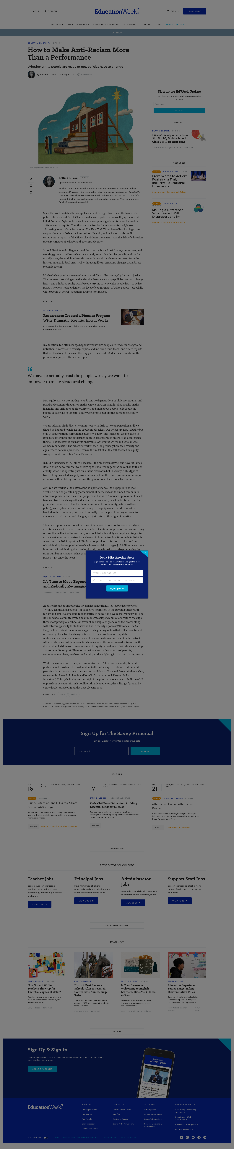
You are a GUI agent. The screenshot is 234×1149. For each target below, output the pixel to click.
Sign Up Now (117, 588)
